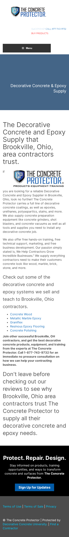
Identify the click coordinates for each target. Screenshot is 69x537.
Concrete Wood (21, 314)
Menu (29, 48)
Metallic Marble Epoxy (25, 318)
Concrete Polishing (23, 330)
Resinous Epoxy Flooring (27, 326)
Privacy (51, 506)
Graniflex (16, 322)
